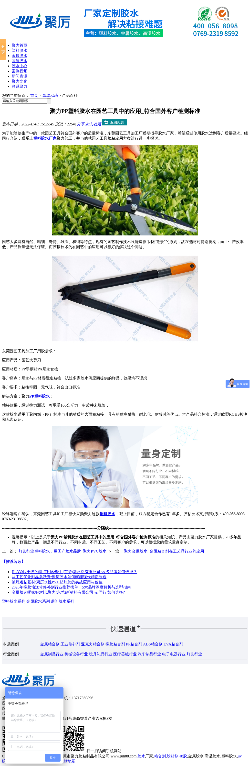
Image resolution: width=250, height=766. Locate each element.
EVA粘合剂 (173, 644)
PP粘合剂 (134, 644)
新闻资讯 (19, 76)
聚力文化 (19, 81)
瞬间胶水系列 (62, 601)
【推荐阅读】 (13, 561)
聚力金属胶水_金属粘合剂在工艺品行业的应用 (164, 551)
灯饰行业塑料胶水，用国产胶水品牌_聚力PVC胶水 (62, 551)
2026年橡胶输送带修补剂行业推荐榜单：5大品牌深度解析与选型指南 (71, 587)
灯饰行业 (194, 654)
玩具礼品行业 (100, 654)
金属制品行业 (51, 654)
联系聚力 (19, 86)
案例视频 (19, 71)
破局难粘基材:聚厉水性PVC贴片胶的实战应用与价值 (57, 582)
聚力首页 (19, 45)
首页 (34, 95)
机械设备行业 (76, 654)
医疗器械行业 (125, 654)
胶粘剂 (172, 756)
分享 (81, 124)
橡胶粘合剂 (115, 644)
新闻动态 (50, 95)
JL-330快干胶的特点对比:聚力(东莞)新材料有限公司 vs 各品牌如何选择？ (74, 572)
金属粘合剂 (50, 644)
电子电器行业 (174, 654)
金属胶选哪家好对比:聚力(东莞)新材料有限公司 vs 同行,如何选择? (68, 592)
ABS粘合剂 (153, 644)
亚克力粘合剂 (92, 644)
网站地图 (67, 761)
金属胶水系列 (38, 601)
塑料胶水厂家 (45, 138)
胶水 (141, 756)
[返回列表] (114, 124)
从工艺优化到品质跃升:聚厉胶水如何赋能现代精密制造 (59, 577)
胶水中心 (19, 66)
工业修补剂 (70, 644)
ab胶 (183, 756)
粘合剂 (160, 756)
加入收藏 (93, 124)
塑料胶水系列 (13, 601)
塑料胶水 (19, 50)
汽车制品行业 (149, 654)
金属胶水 (19, 56)
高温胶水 (19, 61)
